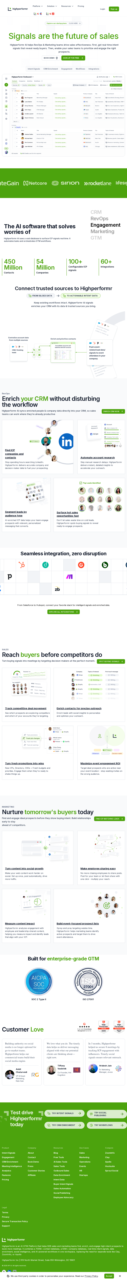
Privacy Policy (91, 1276)
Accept (109, 1276)
